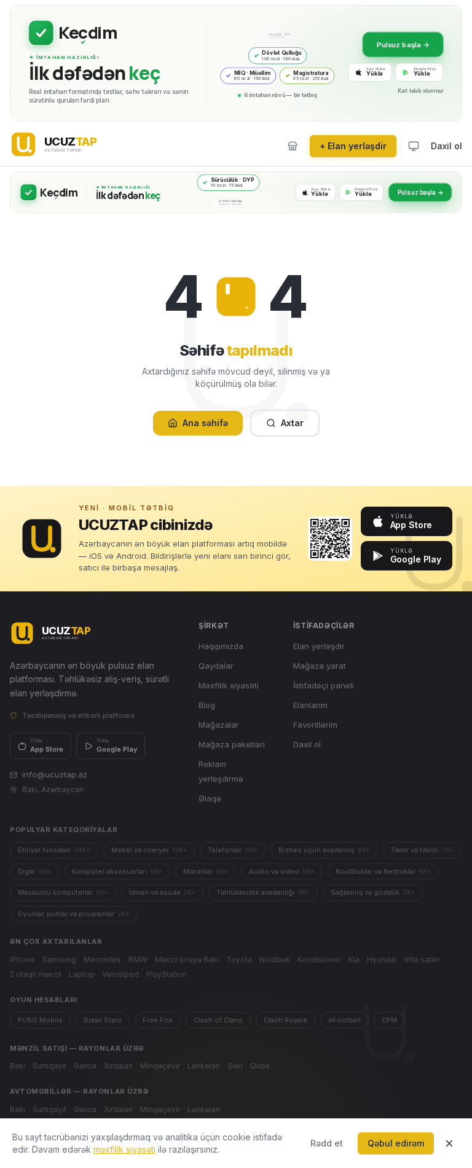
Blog (207, 705)
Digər (34, 871)
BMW (138, 959)
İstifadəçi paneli (323, 685)
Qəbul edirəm (396, 1143)
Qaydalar (216, 666)
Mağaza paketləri (232, 744)
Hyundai (381, 959)
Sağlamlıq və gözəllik (373, 892)
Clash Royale (285, 1020)
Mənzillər (205, 871)
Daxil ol (446, 146)
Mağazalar (219, 725)
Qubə (260, 1065)
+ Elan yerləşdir (353, 146)
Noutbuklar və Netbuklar (383, 871)
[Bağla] (449, 1143)
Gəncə (85, 1065)
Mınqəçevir (160, 1065)
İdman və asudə (162, 892)
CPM (389, 1020)
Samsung (59, 959)
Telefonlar (233, 850)
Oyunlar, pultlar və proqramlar (74, 913)
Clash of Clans (218, 1020)
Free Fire (158, 1020)
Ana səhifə (205, 423)
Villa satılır (421, 959)
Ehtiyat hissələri (54, 850)
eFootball (344, 1020)
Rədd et (326, 1143)
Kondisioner (319, 959)
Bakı (17, 1065)
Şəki (235, 1065)
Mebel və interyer (149, 850)
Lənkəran (203, 1065)
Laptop (82, 974)
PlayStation (166, 974)
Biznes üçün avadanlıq (324, 850)
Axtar (292, 423)
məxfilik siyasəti (124, 1149)
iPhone (22, 959)
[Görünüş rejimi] (413, 146)
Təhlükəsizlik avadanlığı (263, 892)
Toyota (239, 959)
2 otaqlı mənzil (35, 974)
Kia (354, 959)
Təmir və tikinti (422, 850)
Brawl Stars (103, 1020)
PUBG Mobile (40, 1020)
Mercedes (102, 959)
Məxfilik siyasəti (229, 685)
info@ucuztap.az (54, 774)
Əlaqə (210, 798)
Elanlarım (310, 705)
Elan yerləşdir (319, 646)
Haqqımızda (221, 646)
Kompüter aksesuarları (117, 871)
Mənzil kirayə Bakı (187, 959)
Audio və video (282, 871)
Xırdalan (118, 1065)
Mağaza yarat (319, 666)
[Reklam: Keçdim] (236, 63)
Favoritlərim (315, 725)
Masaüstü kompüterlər (63, 892)
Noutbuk (274, 959)
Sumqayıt (49, 1065)
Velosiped (120, 974)
